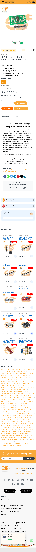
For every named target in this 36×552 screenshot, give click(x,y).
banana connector (8, 435)
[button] (27, 2)
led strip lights (18, 385)
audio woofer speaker (25, 409)
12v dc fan (12, 399)
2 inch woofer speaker (19, 401)
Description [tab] (6, 116)
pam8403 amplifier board (25, 413)
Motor (4, 397)
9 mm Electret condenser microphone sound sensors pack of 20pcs (9, 264)
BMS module (27, 395)
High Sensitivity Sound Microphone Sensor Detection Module (25, 290)
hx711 (18, 170)
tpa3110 (4, 445)
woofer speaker (13, 403)
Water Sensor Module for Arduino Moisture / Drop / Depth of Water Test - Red (9, 341)
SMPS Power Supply (17, 407)
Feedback (4, 514)
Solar (12, 405)
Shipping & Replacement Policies (12, 506)
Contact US (5, 525)
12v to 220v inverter (25, 375)
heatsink (15, 433)
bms (3, 389)
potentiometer (28, 397)
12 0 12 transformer (19, 423)
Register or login (20, 523)
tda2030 (25, 443)
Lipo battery (28, 425)
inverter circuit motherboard (22, 415)
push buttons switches (13, 425)
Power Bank (27, 431)
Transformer (16, 411)
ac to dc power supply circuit (16, 389)
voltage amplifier (12, 171)
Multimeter (11, 383)
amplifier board (7, 373)
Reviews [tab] (16, 116)
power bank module (8, 393)
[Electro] (9, 2)
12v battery (5, 415)
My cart (17, 525)
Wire (30, 389)
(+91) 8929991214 (22, 468)
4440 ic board (24, 437)
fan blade (23, 439)
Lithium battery (28, 369)
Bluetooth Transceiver (9, 439)
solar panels (12, 387)
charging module (14, 395)
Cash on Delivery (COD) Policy (11, 508)
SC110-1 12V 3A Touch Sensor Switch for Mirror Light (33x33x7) (9, 238)
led (3, 379)
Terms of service (6, 503)
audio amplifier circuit (24, 383)
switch (4, 399)
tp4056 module (7, 443)
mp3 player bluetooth (22, 417)
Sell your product (7, 531)
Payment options (20, 531)
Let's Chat (12, 50)
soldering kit (6, 423)
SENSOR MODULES (5, 54)
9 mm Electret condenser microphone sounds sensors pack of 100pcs (25, 238)
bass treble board (15, 397)
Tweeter (26, 411)
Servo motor (13, 437)
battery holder (7, 417)
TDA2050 (11, 445)
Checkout (17, 528)
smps (25, 429)
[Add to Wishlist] (23, 50)
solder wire (20, 441)
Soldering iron (22, 371)
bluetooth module (14, 369)
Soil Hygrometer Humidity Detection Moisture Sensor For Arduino (26, 341)
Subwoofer (11, 371)
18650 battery (6, 385)
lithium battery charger (23, 377)
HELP (3, 528)
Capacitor (15, 429)
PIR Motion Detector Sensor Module (8, 316)
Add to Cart (22, 108)
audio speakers (7, 391)
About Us (4, 523)
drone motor (16, 431)
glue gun (17, 443)
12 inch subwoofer (14, 381)
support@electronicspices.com (23, 473)
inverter (28, 421)
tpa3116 (19, 427)
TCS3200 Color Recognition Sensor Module (26, 316)
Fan (8, 401)
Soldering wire (7, 419)
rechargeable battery (21, 391)
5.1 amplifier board (24, 399)
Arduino (31, 439)
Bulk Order (7, 108)
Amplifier (17, 379)
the (4, 371)
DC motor (29, 387)
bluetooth (11, 413)
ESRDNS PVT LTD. (13, 549)
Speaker (4, 369)
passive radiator (8, 441)
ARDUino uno (30, 441)
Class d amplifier (20, 373)
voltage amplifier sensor (10, 170)
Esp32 (3, 413)
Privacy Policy (5, 500)
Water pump (6, 411)
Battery (9, 379)
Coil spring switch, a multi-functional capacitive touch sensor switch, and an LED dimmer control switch (9, 290)
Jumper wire (24, 433)
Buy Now (22, 103)
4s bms (18, 445)
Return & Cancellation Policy (11, 511)
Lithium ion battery (8, 427)
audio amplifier (21, 435)
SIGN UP (29, 458)
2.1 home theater (7, 377)
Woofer (21, 387)
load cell (23, 170)
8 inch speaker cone (16, 421)
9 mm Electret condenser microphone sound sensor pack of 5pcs (25, 264)
